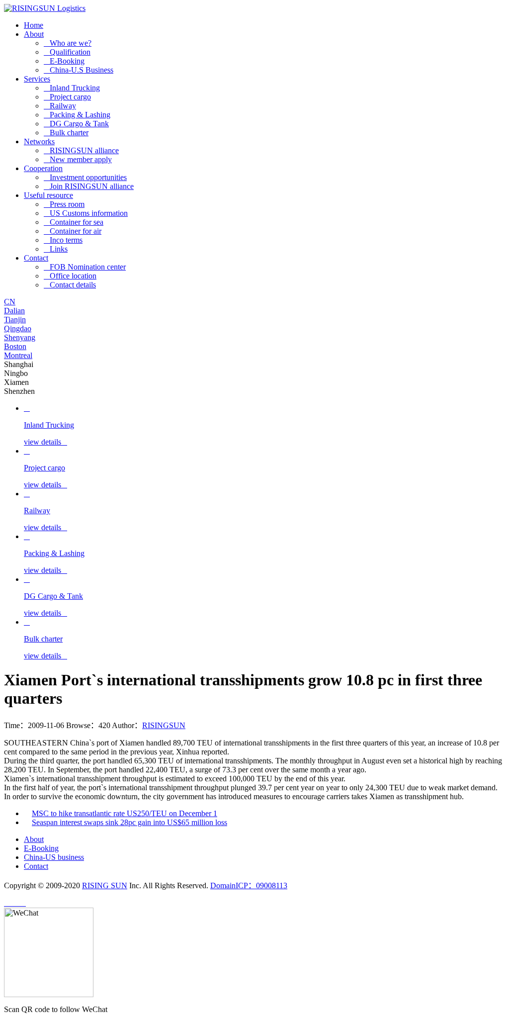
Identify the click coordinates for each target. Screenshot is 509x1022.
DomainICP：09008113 (248, 885)
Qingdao (17, 328)
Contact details (70, 284)
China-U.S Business (78, 70)
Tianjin (15, 319)
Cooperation (43, 168)
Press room (64, 204)
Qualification (67, 52)
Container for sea (73, 222)
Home (33, 25)
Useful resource (48, 195)
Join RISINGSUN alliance (89, 186)
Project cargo (67, 97)
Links (56, 249)
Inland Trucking (72, 88)
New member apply (78, 159)
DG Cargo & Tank (76, 123)
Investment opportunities (85, 177)
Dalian (14, 310)
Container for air (72, 231)
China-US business (54, 857)
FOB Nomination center (85, 267)
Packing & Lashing (77, 114)
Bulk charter (66, 132)
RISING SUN (104, 885)
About (34, 34)
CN (9, 301)
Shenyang (19, 337)
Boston (15, 346)
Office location (70, 276)
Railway (60, 105)
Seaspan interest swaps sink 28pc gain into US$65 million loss (129, 822)
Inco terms (63, 240)
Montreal (18, 355)
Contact (36, 258)
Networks (39, 141)
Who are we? (67, 43)
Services (37, 79)
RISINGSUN (163, 725)
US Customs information (86, 213)
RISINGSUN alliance (81, 150)
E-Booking (64, 61)
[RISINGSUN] (44, 8)
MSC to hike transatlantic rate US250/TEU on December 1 (124, 813)
